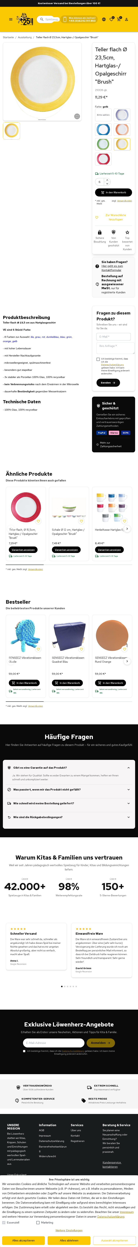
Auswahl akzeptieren (114, 1240)
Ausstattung (25, 37)
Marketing (47, 1222)
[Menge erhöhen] (107, 180)
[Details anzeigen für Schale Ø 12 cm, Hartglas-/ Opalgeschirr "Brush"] (69, 508)
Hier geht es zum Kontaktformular (112, 268)
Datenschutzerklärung (112, 364)
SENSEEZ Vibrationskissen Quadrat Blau (68, 660)
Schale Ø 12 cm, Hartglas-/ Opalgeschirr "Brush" (68, 532)
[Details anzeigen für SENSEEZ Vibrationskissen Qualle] (26, 636)
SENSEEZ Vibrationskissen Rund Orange (111, 660)
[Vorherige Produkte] (10, 528)
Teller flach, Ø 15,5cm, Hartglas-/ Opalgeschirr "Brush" (23, 534)
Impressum (127, 1212)
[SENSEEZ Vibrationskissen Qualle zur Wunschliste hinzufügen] (38, 649)
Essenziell (13, 1222)
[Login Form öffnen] (126, 19)
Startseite (8, 37)
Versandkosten (124, 200)
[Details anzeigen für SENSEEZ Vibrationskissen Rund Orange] (112, 636)
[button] (42, 81)
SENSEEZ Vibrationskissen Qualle (25, 660)
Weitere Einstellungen (69, 1230)
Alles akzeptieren (23, 1240)
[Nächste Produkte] (127, 528)
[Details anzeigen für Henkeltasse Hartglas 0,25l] (112, 508)
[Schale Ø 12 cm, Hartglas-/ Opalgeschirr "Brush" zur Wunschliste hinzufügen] (81, 521)
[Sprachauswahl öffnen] (103, 19)
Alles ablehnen (69, 1240)
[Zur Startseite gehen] (25, 19)
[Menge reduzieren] (107, 184)
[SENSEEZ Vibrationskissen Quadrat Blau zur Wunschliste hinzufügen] (81, 649)
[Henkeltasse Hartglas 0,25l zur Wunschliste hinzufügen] (124, 521)
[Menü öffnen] (10, 19)
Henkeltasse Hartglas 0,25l (111, 530)
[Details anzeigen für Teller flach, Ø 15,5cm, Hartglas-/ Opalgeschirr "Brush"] (26, 508)
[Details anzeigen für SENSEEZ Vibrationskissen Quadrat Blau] (69, 636)
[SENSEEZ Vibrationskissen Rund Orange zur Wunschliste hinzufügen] (124, 649)
